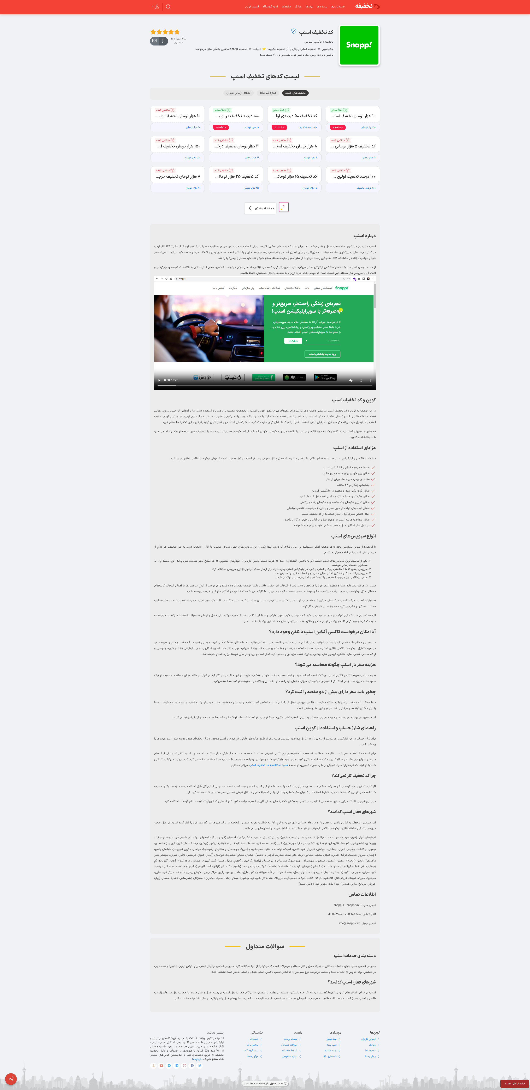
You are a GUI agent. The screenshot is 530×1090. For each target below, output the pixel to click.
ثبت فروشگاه (270, 7)
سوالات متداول (289, 1045)
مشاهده (338, 127)
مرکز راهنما (252, 1056)
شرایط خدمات (290, 1051)
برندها (309, 7)
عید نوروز (331, 1039)
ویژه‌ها (372, 1045)
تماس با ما (252, 1045)
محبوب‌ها (370, 1051)
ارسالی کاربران (368, 1039)
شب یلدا (332, 1045)
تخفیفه (364, 6)
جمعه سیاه (331, 1051)
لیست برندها (291, 1039)
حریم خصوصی (290, 1056)
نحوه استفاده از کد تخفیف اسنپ (268, 765)
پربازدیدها (370, 1056)
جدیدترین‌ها (338, 7)
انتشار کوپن (252, 7)
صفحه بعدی (264, 208)
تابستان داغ (330, 1056)
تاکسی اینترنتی (313, 42)
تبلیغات (286, 7)
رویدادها (321, 7)
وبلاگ (298, 7)
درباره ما (196, 1059)
